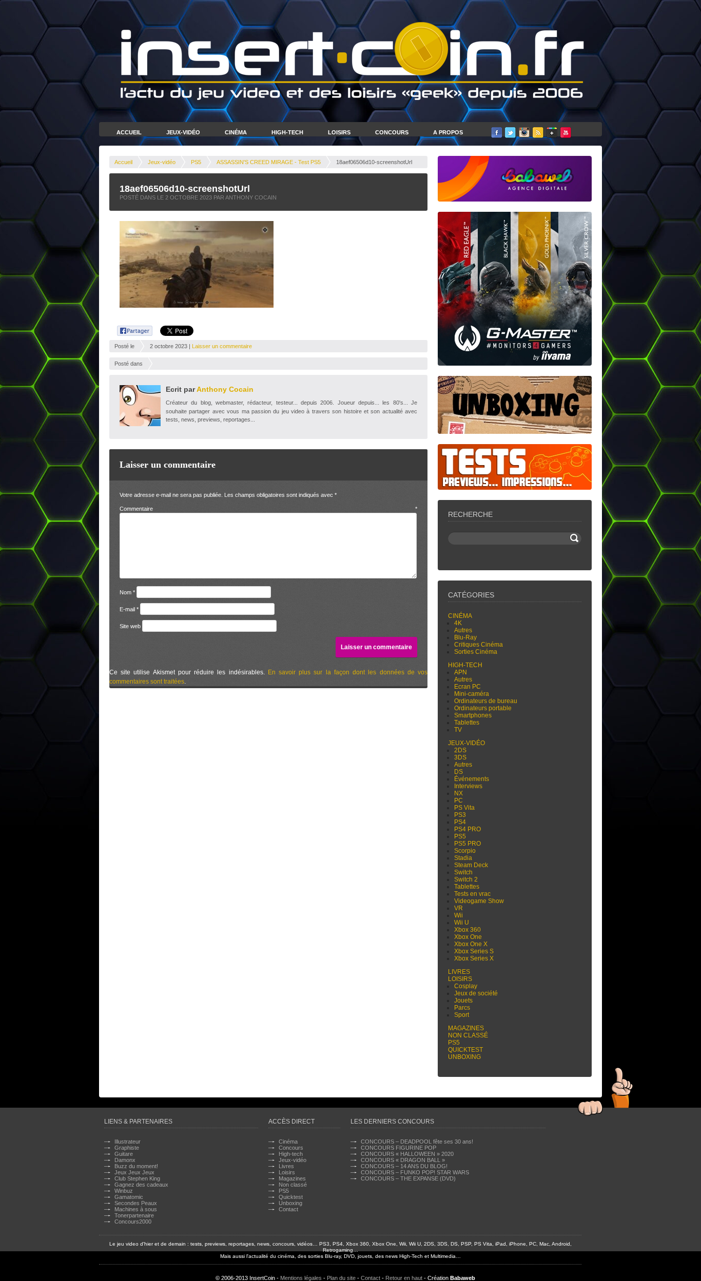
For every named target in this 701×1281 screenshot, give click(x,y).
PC (458, 800)
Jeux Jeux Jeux (134, 1172)
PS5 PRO (467, 843)
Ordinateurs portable (483, 708)
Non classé (468, 1035)
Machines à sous (135, 1209)
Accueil (129, 132)
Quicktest (465, 1049)
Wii (458, 915)
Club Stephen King (137, 1178)
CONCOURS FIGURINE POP (398, 1148)
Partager (129, 329)
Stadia (463, 858)
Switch (463, 872)
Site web (130, 626)
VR (458, 908)
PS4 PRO (467, 829)
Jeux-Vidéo (183, 132)
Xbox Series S (474, 951)
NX (458, 793)
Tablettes (466, 722)
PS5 (196, 162)
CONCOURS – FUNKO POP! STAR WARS (415, 1172)
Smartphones (473, 715)
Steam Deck (471, 865)
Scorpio (465, 850)
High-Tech (287, 132)
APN (460, 672)
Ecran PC (467, 686)
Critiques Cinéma (478, 644)
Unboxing (464, 1056)
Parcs (462, 1007)
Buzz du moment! (136, 1166)
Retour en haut (403, 1278)
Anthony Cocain (225, 389)
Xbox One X (471, 944)
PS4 (460, 822)
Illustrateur (127, 1141)
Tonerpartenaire (134, 1215)
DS (458, 771)
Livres (459, 971)
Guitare (123, 1154)
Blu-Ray (465, 637)
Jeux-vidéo (162, 162)
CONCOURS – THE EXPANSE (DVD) (408, 1178)
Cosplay (465, 986)
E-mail (129, 609)
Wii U (461, 922)
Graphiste (126, 1148)
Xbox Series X (474, 958)
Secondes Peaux (135, 1203)
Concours (391, 132)
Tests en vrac (472, 893)
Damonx (124, 1160)
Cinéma (236, 132)
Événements (471, 779)
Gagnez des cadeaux (141, 1185)
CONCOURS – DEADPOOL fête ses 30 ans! (417, 1141)
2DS (460, 750)
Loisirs (339, 132)
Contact (288, 1209)
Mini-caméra (471, 693)
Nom (127, 592)
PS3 (460, 814)
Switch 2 (466, 879)
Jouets (463, 1000)
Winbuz (123, 1191)
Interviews (468, 786)
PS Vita (464, 807)
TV (458, 729)
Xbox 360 (467, 929)
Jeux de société (476, 993)
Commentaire (268, 509)
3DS (460, 757)
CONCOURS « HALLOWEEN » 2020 (407, 1154)
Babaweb (462, 1278)
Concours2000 (132, 1221)
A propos (448, 132)
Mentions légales (301, 1278)
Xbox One (468, 936)
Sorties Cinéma (475, 651)
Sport (461, 1014)
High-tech (465, 665)
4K (458, 623)
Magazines (466, 1028)
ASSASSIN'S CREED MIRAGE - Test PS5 (269, 162)
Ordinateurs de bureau (485, 701)
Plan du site (341, 1278)
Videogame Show (479, 901)
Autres (463, 630)
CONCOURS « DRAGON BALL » (403, 1160)
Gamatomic (128, 1197)
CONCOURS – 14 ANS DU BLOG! (404, 1166)
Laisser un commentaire (222, 346)
